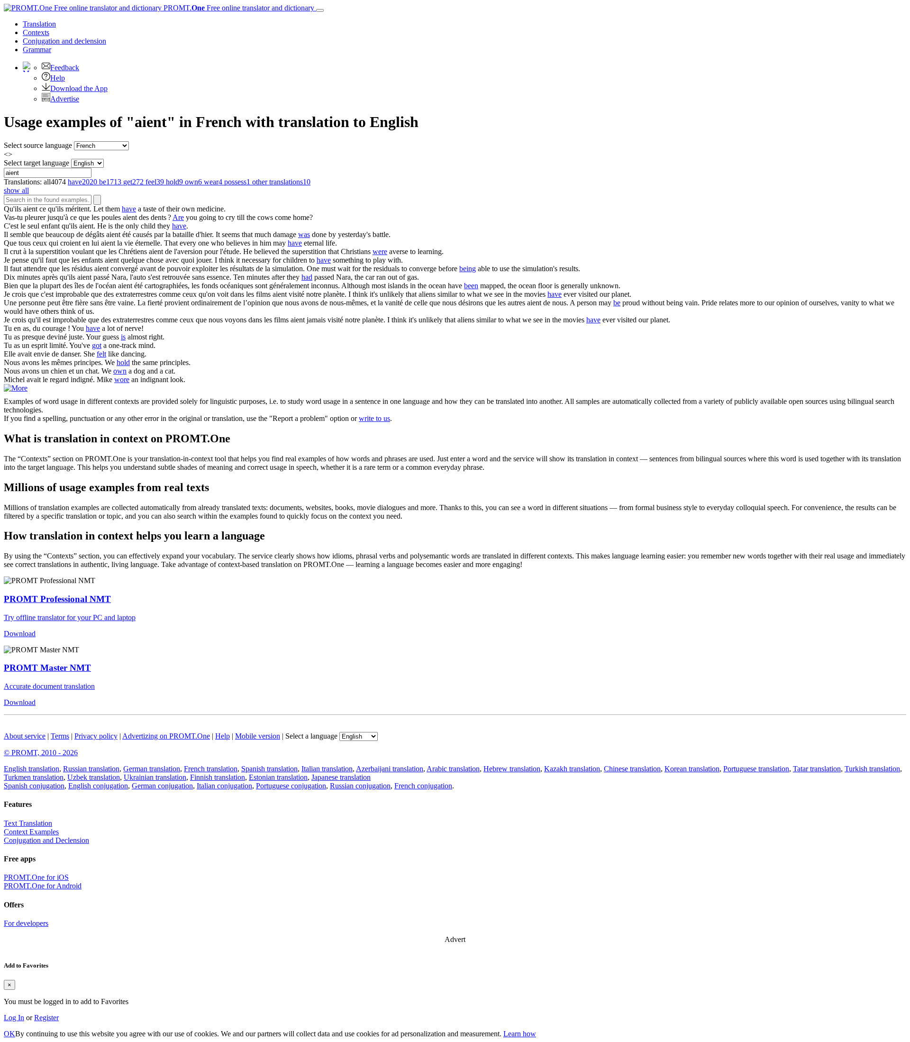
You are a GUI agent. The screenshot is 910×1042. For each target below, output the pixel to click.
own (120, 371)
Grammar (37, 50)
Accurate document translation (49, 686)
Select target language (36, 163)
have (129, 209)
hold (123, 362)
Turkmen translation (34, 777)
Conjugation (64, 41)
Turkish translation (872, 769)
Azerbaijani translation (389, 769)
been (471, 286)
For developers (26, 923)
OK (9, 1034)
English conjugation (98, 786)
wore (121, 379)
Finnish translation (217, 777)
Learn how (519, 1034)
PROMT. (238, 8)
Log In (14, 1018)
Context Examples (31, 832)
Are (178, 217)
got (96, 345)
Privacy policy (96, 736)
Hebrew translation (511, 769)
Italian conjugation (224, 786)
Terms (60, 736)
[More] (15, 388)
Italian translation (327, 769)
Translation (39, 24)
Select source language (38, 145)
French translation (210, 769)
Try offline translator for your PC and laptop (70, 617)
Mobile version (257, 736)
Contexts (36, 32)
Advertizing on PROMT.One (166, 736)
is (123, 337)
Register (46, 1018)
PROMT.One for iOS (36, 877)
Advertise (64, 99)
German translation (151, 769)
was (304, 234)
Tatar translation (817, 769)
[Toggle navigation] (320, 10)
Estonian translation (278, 777)
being (467, 269)
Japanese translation (341, 777)
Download (20, 634)
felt (101, 354)
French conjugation (423, 786)
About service (25, 736)
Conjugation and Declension (46, 840)
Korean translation (691, 769)
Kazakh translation (572, 769)
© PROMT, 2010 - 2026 (41, 753)
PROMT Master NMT (47, 668)
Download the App (79, 88)
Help (57, 78)
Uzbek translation (93, 777)
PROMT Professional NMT (57, 599)
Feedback (64, 68)
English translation (31, 769)
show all (16, 190)
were (380, 251)
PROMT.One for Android (43, 886)
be (616, 303)
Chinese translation (632, 769)
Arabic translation (453, 769)
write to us (374, 418)
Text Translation (28, 823)
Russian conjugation (360, 786)
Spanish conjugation (34, 786)
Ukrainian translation (155, 777)
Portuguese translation (756, 769)
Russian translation (91, 769)
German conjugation (162, 786)
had (306, 277)
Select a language (311, 736)
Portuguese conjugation (291, 786)
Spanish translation (269, 769)
